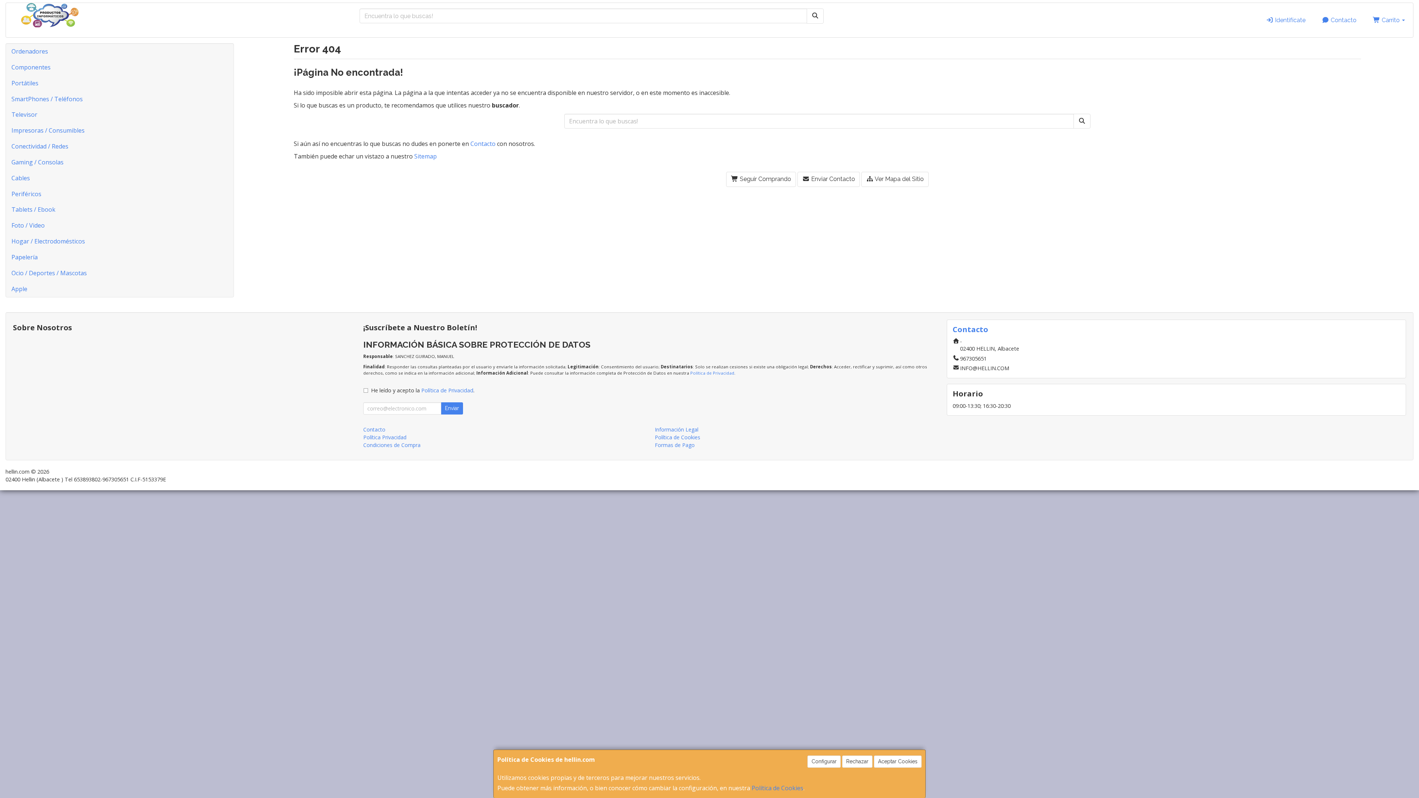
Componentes (31, 67)
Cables (20, 178)
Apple (19, 289)
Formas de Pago (675, 445)
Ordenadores (29, 51)
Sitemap (425, 156)
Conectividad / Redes (39, 146)
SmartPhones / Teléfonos (47, 99)
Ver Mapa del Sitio (899, 179)
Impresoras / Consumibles (48, 130)
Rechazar (857, 761)
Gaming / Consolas (37, 162)
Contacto (1343, 20)
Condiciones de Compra (392, 445)
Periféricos (26, 194)
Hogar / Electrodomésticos (48, 241)
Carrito (1390, 20)
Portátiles (24, 83)
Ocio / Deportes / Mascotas (49, 273)
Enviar (452, 408)
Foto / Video (28, 225)
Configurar (824, 761)
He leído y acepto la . (422, 390)
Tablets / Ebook (33, 209)
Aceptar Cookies (898, 761)
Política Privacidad (384, 437)
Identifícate (1289, 20)
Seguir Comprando (764, 179)
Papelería (24, 257)
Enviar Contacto (832, 179)
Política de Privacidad (712, 373)
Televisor (24, 114)
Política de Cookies (777, 788)
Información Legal (676, 429)
